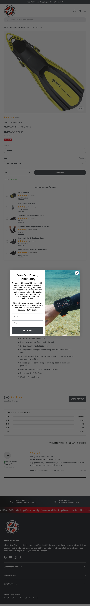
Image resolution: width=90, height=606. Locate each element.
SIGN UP (27, 330)
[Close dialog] (77, 273)
